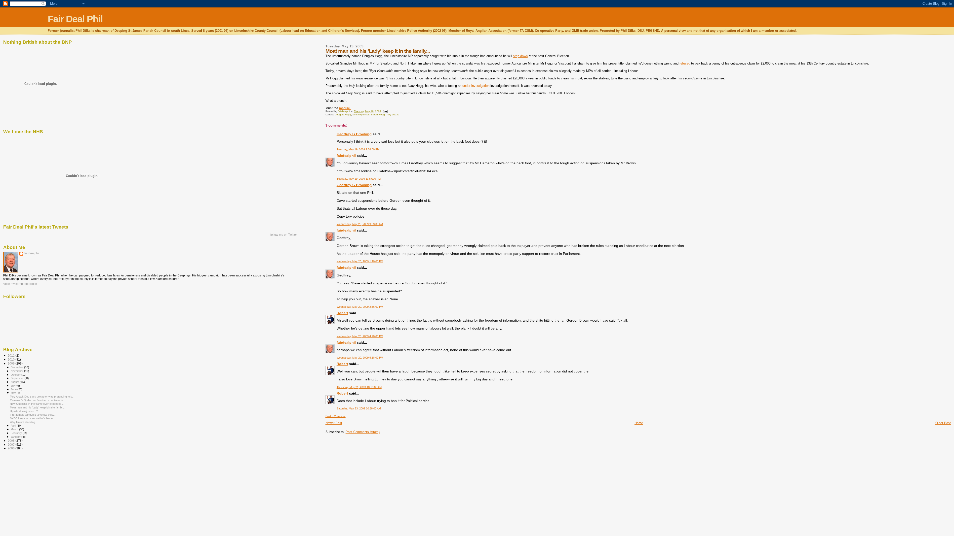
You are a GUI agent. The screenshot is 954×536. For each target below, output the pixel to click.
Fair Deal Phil (75, 19)
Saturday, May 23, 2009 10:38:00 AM (359, 408)
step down (520, 56)
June (14, 389)
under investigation (475, 86)
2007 (11, 444)
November (17, 370)
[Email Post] (385, 111)
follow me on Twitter (283, 234)
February (17, 433)
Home (639, 423)
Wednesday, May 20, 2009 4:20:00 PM (360, 336)
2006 (11, 448)
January (16, 436)
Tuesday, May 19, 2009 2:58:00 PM (358, 149)
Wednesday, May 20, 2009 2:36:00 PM (360, 306)
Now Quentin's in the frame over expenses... (37, 403)
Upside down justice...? (24, 411)
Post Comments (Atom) (363, 432)
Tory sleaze (392, 114)
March (15, 429)
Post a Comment (335, 416)
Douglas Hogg (343, 114)
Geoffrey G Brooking (354, 134)
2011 (11, 355)
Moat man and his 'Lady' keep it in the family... (37, 407)
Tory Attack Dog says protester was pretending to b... (42, 396)
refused (684, 63)
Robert (342, 313)
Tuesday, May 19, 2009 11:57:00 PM (359, 178)
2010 (11, 359)
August (15, 381)
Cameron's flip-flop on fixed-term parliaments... (38, 400)
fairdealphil (346, 156)
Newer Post (333, 423)
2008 (11, 440)
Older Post (943, 423)
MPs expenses (361, 114)
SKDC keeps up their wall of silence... (32, 418)
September (18, 378)
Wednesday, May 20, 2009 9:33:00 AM (360, 224)
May (14, 392)
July (13, 385)
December (17, 367)
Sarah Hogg (378, 114)
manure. (345, 108)
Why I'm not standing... (23, 422)
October (16, 374)
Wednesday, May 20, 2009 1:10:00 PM (360, 261)
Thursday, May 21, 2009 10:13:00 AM (359, 387)
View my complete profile (20, 284)
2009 (11, 363)
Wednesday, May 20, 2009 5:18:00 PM (360, 357)
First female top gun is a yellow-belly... (32, 414)
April (14, 425)
